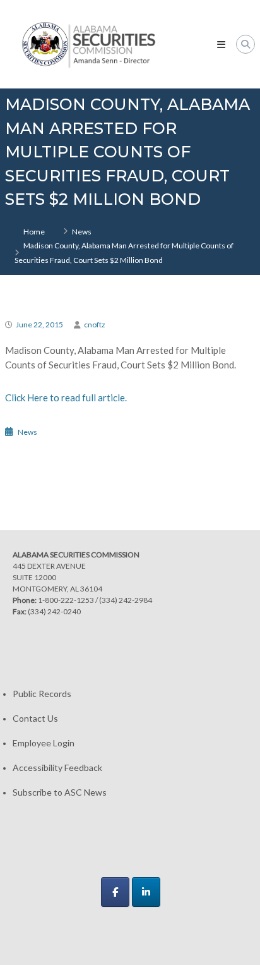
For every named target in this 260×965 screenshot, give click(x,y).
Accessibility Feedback (57, 767)
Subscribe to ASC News (60, 792)
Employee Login (43, 742)
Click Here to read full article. (66, 397)
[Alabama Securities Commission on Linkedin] (146, 892)
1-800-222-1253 (66, 600)
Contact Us (35, 718)
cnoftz (94, 324)
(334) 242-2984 (125, 600)
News (82, 231)
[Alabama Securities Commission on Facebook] (115, 892)
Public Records (42, 693)
